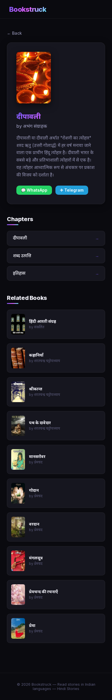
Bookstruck (27, 9)
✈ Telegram (72, 190)
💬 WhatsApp (34, 190)
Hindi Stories (68, 689)
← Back (14, 33)
